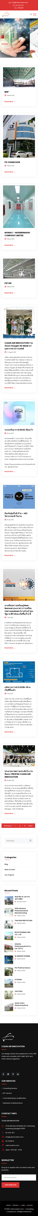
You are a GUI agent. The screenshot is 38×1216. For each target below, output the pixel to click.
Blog (6, 864)
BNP (7, 91)
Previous (8, 825)
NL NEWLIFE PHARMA (22, 956)
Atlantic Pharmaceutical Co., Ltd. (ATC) (23, 946)
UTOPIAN (18, 980)
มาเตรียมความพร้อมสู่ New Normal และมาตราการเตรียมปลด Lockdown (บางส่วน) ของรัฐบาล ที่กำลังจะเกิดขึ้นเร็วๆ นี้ (19, 609)
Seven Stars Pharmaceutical (21, 1004)
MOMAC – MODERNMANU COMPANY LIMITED (17, 234)
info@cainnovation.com (20, 2)
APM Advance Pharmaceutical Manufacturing (21, 910)
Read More (9, 102)
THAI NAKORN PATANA (23, 920)
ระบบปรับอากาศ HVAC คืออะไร (19, 429)
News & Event (10, 869)
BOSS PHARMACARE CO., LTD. (22, 933)
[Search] (31, 839)
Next (31, 825)
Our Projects (9, 875)
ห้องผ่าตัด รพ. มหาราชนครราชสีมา (22, 898)
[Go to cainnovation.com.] (5, 52)
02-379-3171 (20, 5)
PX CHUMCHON (12, 162)
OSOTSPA (18, 991)
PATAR (8, 283)
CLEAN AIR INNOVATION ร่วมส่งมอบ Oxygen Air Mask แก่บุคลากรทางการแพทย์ (19, 346)
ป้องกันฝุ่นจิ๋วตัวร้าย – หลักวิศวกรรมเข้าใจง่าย (16, 515)
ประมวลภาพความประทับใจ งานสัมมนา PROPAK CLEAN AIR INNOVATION (19, 774)
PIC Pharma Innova (22, 968)
